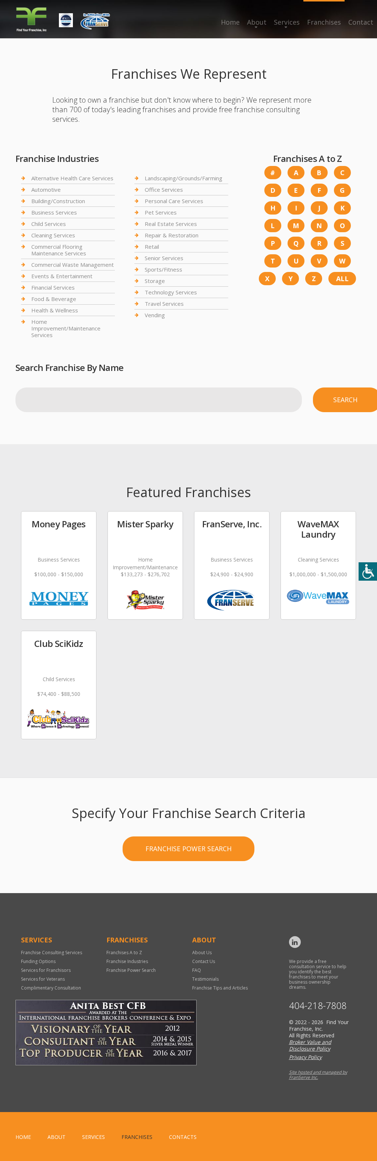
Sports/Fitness (163, 269)
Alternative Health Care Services (72, 178)
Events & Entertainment (61, 276)
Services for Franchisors (46, 970)
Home (230, 22)
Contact (360, 22)
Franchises (324, 22)
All (342, 278)
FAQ (196, 970)
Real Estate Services (171, 223)
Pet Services (161, 212)
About (257, 22)
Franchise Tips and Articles (220, 988)
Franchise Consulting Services (51, 952)
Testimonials (205, 979)
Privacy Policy (305, 1057)
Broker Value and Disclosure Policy (310, 1045)
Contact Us (203, 961)
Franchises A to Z (124, 952)
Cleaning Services (53, 235)
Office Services (164, 189)
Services (287, 22)
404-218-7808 (317, 1005)
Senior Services (164, 258)
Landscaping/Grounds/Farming (183, 178)
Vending (155, 315)
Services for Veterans (43, 979)
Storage (155, 280)
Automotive (46, 189)
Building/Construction (58, 201)
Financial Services (53, 287)
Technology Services (171, 292)
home (23, 1136)
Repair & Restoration (171, 235)
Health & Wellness (54, 310)
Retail (152, 246)
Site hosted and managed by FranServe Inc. (318, 1074)
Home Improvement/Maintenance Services (66, 328)
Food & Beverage (53, 298)
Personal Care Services (174, 201)
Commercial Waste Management (72, 264)
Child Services (48, 223)
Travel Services (164, 303)
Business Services (54, 212)
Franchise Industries (127, 961)
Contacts (183, 1136)
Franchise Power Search (188, 848)
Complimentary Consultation (51, 988)
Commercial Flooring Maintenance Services (58, 250)
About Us (202, 952)
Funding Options (38, 961)
